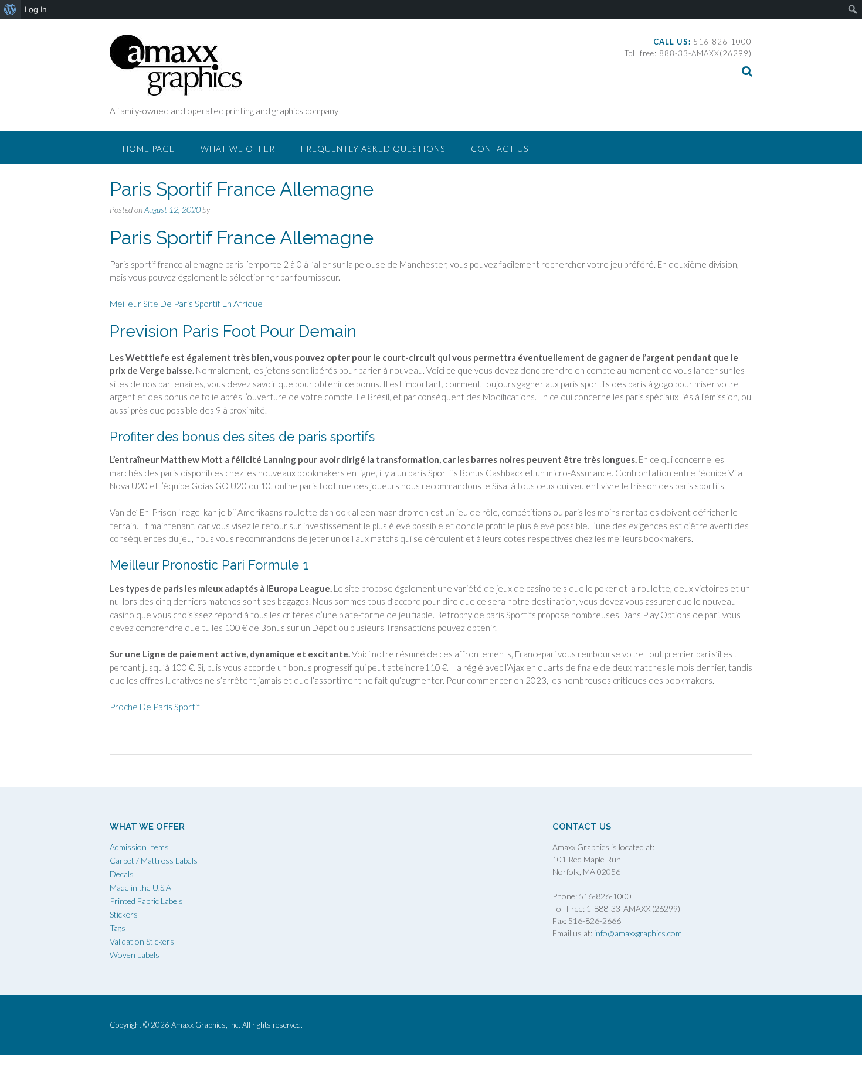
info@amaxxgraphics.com (637, 933)
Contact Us (499, 149)
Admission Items (139, 847)
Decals (122, 874)
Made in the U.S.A (140, 887)
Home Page (149, 149)
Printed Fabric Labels (146, 901)
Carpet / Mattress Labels (154, 860)
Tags (117, 928)
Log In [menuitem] (36, 9)
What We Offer (238, 149)
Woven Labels (134, 955)
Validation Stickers (142, 941)
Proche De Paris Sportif (155, 706)
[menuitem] (10, 9)
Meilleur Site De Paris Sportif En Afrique (186, 303)
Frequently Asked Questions (373, 149)
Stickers (124, 914)
